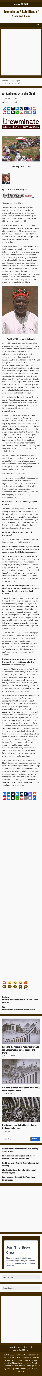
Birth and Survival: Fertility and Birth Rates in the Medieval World (21, 1089)
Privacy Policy (28, 1347)
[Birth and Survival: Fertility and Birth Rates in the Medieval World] (21, 1071)
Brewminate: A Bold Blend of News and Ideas (21, 13)
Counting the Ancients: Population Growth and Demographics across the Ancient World (20, 1049)
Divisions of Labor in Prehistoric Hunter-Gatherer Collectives (19, 1127)
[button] (3, 25)
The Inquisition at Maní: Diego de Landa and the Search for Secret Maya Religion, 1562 (18, 1157)
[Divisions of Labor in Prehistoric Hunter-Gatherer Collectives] (21, 1109)
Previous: (20, 1000)
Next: (18, 1008)
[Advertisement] (21, 52)
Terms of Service (14, 1347)
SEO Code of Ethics (20, 1350)
